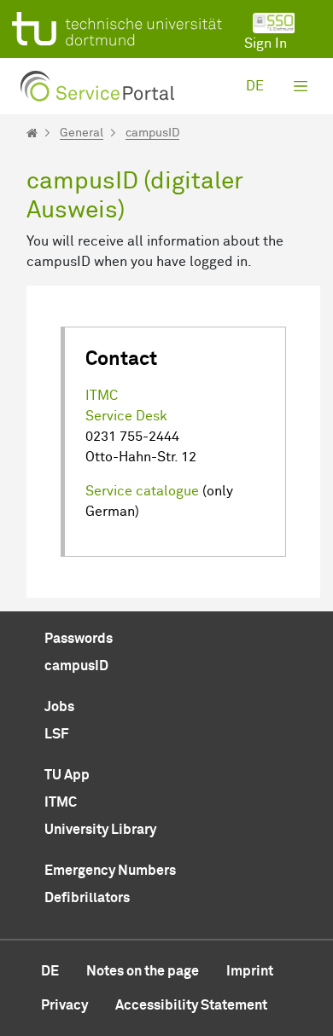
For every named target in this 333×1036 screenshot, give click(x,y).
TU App (67, 775)
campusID (152, 133)
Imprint (249, 971)
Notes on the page (142, 971)
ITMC (101, 395)
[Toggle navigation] (300, 86)
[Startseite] (32, 133)
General (81, 133)
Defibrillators (87, 898)
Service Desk (126, 416)
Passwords (78, 638)
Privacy (64, 1005)
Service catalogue (142, 491)
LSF (56, 734)
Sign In (265, 43)
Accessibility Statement (191, 1005)
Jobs (59, 707)
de (255, 86)
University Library (100, 829)
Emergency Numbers (110, 870)
